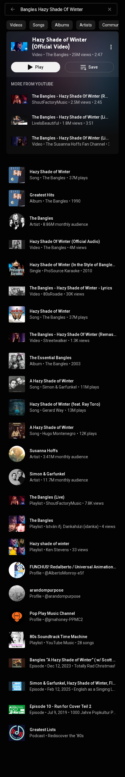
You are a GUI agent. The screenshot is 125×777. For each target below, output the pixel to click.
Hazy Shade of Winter (50, 171)
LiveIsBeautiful (45, 123)
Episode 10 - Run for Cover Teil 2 (60, 706)
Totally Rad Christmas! (94, 666)
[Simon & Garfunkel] (64, 477)
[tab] (16, 25)
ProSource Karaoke (62, 270)
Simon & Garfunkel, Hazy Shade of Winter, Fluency (73, 683)
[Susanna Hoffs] (64, 454)
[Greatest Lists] (64, 732)
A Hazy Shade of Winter (52, 381)
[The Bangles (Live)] (64, 500)
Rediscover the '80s (66, 735)
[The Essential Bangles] (64, 361)
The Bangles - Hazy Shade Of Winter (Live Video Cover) (71, 138)
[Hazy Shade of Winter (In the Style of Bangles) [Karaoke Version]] (64, 268)
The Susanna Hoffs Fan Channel (75, 144)
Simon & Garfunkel (59, 387)
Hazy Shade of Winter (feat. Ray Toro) (65, 404)
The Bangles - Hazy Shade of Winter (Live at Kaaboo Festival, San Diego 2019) (71, 117)
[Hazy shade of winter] (64, 546)
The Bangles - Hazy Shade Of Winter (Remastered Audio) (73, 334)
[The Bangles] (64, 221)
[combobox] (68, 9)
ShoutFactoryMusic (49, 102)
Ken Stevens (57, 549)
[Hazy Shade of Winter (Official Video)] (19, 46)
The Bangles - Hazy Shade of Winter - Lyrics (71, 288)
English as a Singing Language (95, 689)
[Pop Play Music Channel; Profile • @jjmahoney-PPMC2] (64, 616)
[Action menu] (111, 47)
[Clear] (109, 9)
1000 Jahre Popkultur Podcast (93, 712)
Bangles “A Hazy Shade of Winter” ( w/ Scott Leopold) (73, 660)
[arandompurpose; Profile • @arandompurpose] (64, 593)
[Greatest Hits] (64, 198)
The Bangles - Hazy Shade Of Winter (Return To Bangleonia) (71, 96)
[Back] (12, 9)
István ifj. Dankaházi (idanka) (72, 526)
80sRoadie (53, 294)
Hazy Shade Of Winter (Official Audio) (65, 241)
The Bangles (53, 178)
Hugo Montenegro (59, 433)
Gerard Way (53, 410)
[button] (19, 46)
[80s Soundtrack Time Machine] (64, 639)
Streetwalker (55, 340)
